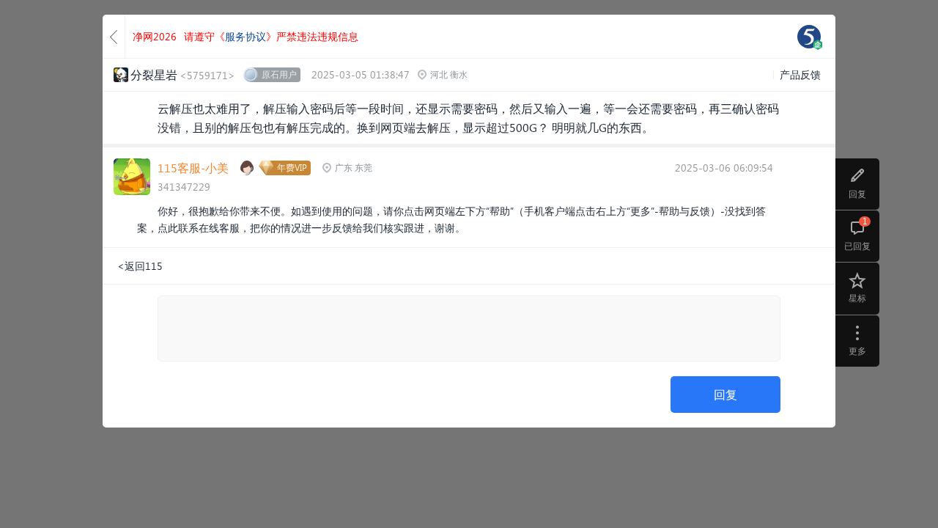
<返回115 (140, 266)
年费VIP (292, 167)
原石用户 (279, 74)
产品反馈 (800, 74)
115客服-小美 (193, 167)
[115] (809, 36)
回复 (725, 394)
